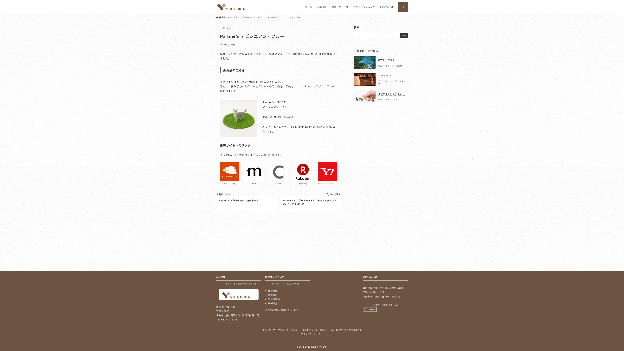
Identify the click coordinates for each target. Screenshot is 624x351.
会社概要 (273, 290)
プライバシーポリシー (312, 334)
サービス (227, 27)
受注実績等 (274, 299)
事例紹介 (273, 303)
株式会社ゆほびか (319, 346)
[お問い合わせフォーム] (385, 304)
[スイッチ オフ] (403, 7)
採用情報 (273, 294)
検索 (404, 35)
